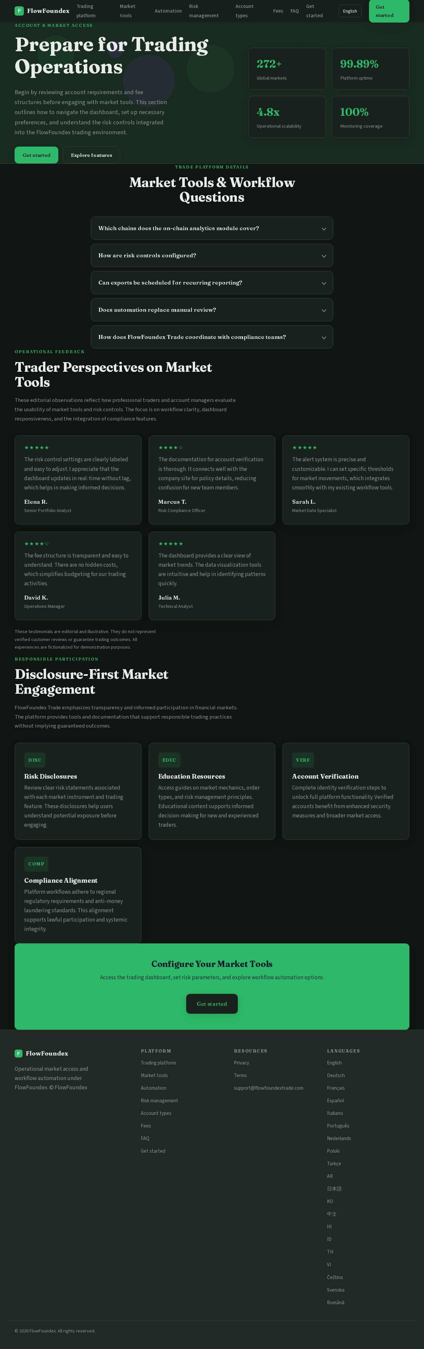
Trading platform (158, 1062)
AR (330, 1176)
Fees (278, 11)
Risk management (159, 1100)
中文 (332, 1214)
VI (329, 1264)
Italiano (335, 1113)
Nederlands (339, 1138)
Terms (240, 1075)
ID (329, 1239)
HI (329, 1226)
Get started (37, 155)
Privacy (241, 1062)
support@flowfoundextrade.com (268, 1088)
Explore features (91, 155)
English (350, 11)
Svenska (335, 1290)
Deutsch (336, 1075)
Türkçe (334, 1163)
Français (336, 1088)
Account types (156, 1113)
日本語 (334, 1188)
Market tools (154, 1075)
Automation (168, 11)
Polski (333, 1151)
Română (335, 1302)
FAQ (295, 11)
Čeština (335, 1277)
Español (335, 1100)
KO (330, 1201)
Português (338, 1125)
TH (330, 1251)
